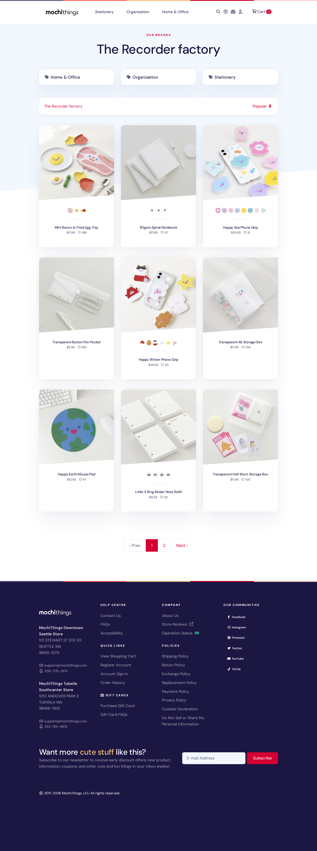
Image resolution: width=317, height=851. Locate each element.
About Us (170, 615)
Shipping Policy (175, 656)
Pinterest (239, 638)
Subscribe (265, 758)
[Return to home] (62, 12)
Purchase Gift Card (117, 705)
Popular (260, 106)
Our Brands (158, 35)
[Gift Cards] (233, 12)
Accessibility (111, 633)
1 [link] (151, 545)
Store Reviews (175, 624)
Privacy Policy (174, 700)
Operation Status (178, 633)
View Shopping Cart (118, 656)
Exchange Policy (176, 673)
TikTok (237, 669)
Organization (138, 11)
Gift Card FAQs (113, 714)
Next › (182, 545)
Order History (112, 682)
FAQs (105, 624)
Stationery (104, 11)
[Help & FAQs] (225, 12)
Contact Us (110, 615)
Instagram (240, 627)
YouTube (239, 658)
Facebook (240, 617)
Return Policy (173, 665)
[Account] (240, 12)
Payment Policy (175, 691)
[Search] (218, 12)
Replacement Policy (179, 682)
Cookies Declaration (180, 709)
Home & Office (175, 11)
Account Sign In (114, 673)
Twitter (238, 648)
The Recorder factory (158, 49)
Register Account (115, 665)
